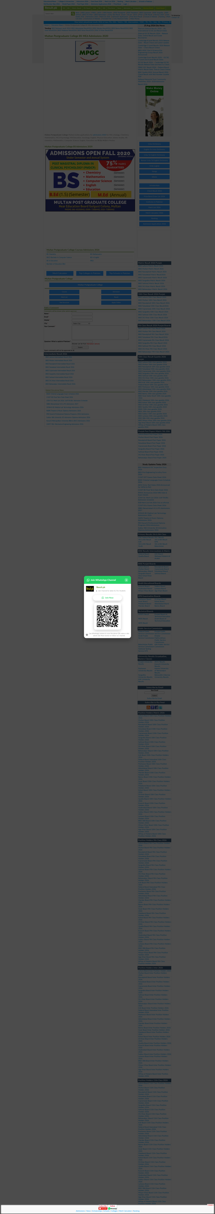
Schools (106, 1211)
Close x (210, 1205)
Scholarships (97, 1211)
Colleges (114, 1211)
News (88, 1211)
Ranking (136, 1211)
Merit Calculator (125, 1211)
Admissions (80, 1211)
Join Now (109, 598)
